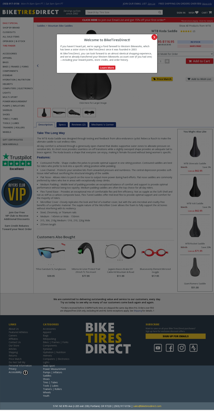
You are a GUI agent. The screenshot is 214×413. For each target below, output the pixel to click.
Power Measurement (54, 369)
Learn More (107, 67)
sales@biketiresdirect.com (147, 406)
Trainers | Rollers (52, 389)
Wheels (47, 392)
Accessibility (15, 372)
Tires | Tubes (50, 382)
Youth (46, 395)
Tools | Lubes (50, 385)
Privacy (12, 368)
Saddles (47, 375)
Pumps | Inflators (52, 372)
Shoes (46, 379)
